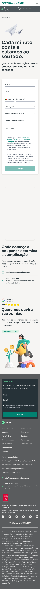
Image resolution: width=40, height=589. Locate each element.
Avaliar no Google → (10, 331)
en (7, 422)
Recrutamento (26, 444)
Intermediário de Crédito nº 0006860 (17, 465)
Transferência (7, 436)
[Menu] (37, 3)
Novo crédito (7, 444)
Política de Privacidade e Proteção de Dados (19, 461)
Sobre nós (25, 432)
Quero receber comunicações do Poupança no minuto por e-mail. (20, 406)
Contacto (24, 436)
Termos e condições (10, 457)
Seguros (5, 452)
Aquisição (6, 432)
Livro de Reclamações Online (13, 469)
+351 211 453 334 (12, 278)
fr (10, 422)
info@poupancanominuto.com (18, 272)
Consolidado (7, 448)
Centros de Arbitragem (11, 473)
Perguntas (25, 440)
